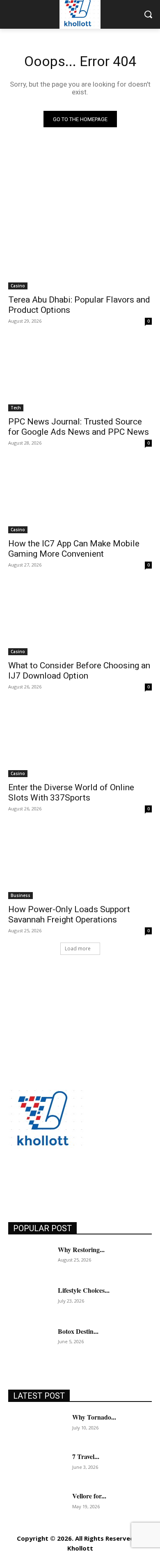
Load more (78, 948)
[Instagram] (34, 1180)
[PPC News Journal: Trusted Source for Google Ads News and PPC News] (80, 375)
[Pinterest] (71, 1180)
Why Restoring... (81, 1249)
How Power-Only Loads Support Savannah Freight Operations (69, 914)
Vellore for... (89, 1495)
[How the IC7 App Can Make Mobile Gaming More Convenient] (80, 497)
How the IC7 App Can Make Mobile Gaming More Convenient (73, 549)
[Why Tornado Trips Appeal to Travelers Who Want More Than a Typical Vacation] (37, 1427)
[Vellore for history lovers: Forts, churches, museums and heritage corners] (37, 1505)
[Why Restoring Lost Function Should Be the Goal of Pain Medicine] (29, 1260)
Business (20, 895)
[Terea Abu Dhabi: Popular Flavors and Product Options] (80, 253)
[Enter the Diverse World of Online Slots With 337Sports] (80, 741)
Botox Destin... (78, 1331)
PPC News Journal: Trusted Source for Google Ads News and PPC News (78, 427)
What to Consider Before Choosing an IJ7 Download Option (79, 671)
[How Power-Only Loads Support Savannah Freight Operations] (80, 863)
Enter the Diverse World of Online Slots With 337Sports (71, 792)
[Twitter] (89, 1180)
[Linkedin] (52, 1180)
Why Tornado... (94, 1417)
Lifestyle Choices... (84, 1290)
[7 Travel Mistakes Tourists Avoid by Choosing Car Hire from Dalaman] (37, 1466)
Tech (16, 408)
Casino (18, 286)
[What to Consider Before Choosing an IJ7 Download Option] (80, 619)
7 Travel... (85, 1456)
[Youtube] (126, 1180)
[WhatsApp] (108, 1180)
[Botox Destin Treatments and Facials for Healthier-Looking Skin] (29, 1342)
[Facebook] (15, 1180)
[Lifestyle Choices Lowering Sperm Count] (29, 1301)
